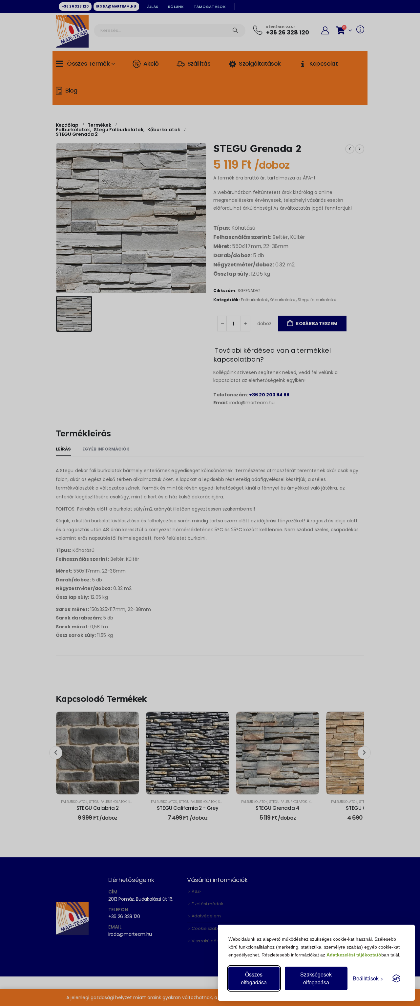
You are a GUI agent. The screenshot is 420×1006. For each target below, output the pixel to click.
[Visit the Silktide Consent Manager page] (396, 978)
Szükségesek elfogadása (316, 978)
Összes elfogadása (254, 978)
